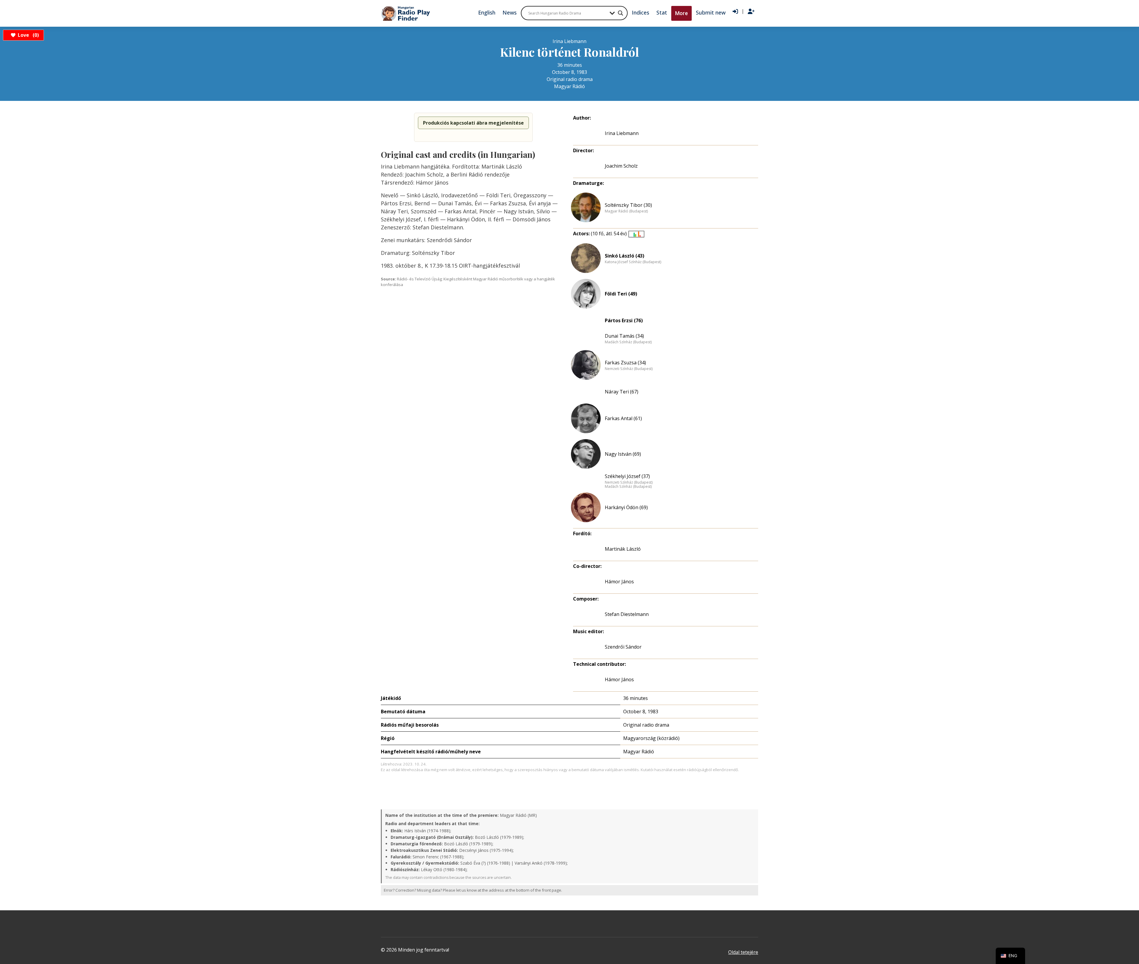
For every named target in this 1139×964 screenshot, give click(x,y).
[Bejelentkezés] (735, 11)
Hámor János (619, 679)
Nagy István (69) (623, 454)
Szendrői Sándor (623, 647)
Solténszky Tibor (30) (628, 205)
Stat (661, 12)
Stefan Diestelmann (627, 614)
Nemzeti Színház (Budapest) (629, 369)
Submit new (711, 12)
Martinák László (623, 549)
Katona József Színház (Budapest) (633, 262)
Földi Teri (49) (621, 293)
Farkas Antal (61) (623, 418)
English (486, 12)
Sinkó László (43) (624, 255)
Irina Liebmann (622, 133)
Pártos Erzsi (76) (624, 320)
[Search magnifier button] (620, 13)
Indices (640, 12)
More (681, 13)
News (509, 12)
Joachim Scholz (621, 166)
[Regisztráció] (751, 11)
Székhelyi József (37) (627, 476)
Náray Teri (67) (621, 391)
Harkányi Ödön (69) (626, 507)
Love (27, 35)
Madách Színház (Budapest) (628, 342)
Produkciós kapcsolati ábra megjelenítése (473, 123)
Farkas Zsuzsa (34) (625, 362)
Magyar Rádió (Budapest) (626, 211)
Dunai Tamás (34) (624, 336)
